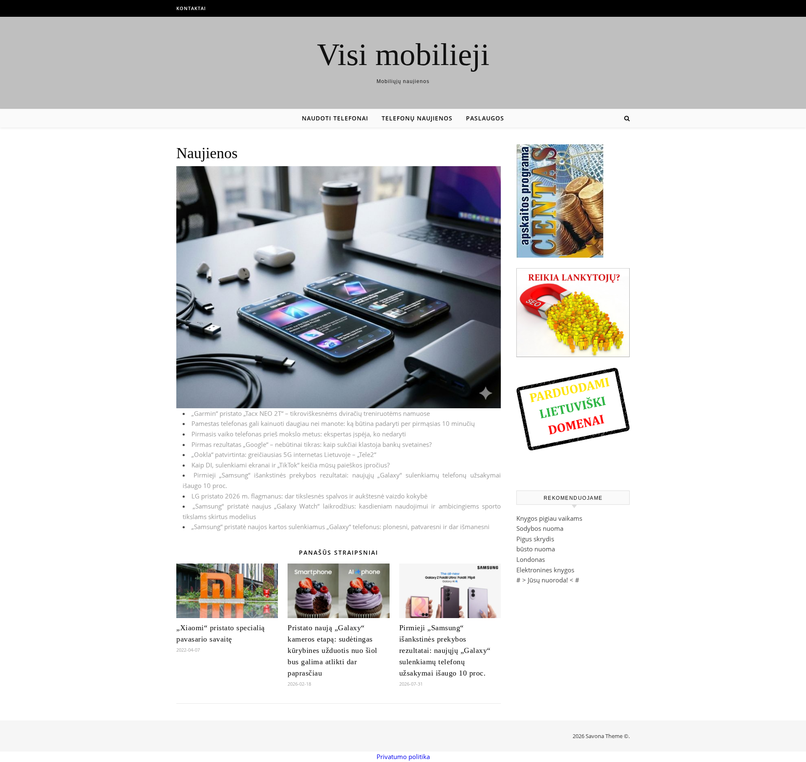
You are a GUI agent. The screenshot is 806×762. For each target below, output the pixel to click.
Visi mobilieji (403, 54)
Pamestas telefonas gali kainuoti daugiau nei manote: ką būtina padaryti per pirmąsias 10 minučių (333, 423)
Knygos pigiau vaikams (549, 518)
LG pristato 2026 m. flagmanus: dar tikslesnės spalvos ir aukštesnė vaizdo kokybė (309, 496)
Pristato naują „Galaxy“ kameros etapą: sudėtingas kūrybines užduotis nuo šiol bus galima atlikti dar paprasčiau (332, 650)
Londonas (530, 559)
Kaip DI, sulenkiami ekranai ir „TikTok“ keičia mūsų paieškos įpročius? (290, 465)
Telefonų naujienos (417, 118)
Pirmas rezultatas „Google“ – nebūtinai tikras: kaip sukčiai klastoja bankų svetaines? (311, 444)
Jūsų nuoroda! (548, 580)
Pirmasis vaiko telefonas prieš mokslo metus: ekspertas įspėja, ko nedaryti (298, 434)
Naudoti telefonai (335, 118)
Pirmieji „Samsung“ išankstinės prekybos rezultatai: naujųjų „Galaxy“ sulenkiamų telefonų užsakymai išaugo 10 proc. (445, 650)
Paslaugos (485, 118)
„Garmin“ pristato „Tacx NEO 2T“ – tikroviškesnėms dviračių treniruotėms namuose (310, 413)
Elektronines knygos (545, 570)
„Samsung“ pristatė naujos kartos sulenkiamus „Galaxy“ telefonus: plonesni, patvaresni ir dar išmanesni (340, 526)
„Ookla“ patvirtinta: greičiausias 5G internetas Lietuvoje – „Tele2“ (283, 454)
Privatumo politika (403, 756)
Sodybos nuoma (539, 528)
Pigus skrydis (535, 539)
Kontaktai (191, 8)
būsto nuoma (535, 549)
